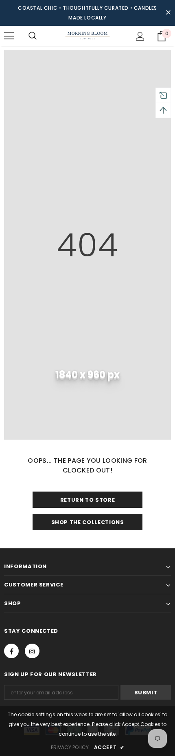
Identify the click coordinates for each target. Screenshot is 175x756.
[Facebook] (11, 651)
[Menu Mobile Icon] (9, 36)
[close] (168, 13)
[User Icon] (140, 36)
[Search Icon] (32, 36)
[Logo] (87, 35)
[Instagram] (32, 651)
